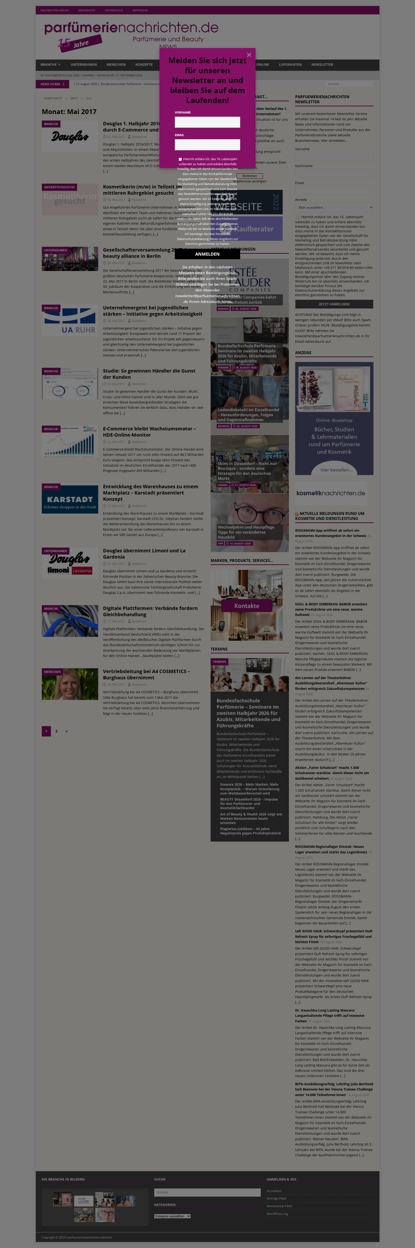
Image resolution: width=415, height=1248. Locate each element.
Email (179, 135)
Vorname (183, 112)
